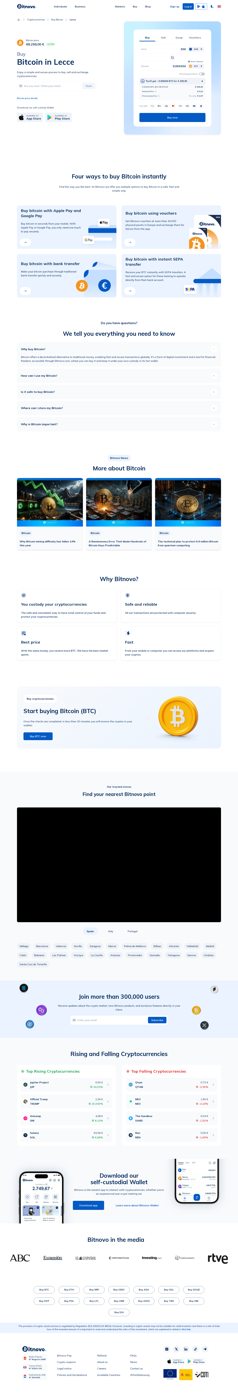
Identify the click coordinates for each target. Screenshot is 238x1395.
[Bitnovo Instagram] (166, 1349)
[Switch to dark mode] (212, 6)
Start (88, 86)
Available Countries (108, 1375)
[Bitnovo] (26, 6)
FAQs (133, 1355)
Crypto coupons (66, 1362)
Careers (101, 1368)
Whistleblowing (139, 1375)
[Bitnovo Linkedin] (185, 1349)
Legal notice (64, 1368)
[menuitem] (60, 6)
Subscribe (157, 1020)
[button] (219, 6)
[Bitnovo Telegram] (205, 1349)
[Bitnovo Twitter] (176, 1349)
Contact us (136, 1368)
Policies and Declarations (72, 1375)
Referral (102, 1355)
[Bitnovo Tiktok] (195, 1349)
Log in (188, 6)
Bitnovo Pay (64, 1355)
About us (102, 1362)
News (133, 1362)
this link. (186, 1329)
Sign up (174, 6)
